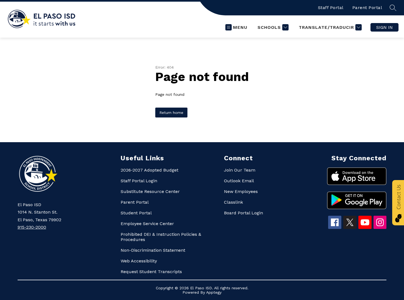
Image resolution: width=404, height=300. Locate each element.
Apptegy (214, 292)
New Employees (241, 191)
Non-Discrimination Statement (153, 250)
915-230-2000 (32, 227)
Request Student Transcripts (151, 271)
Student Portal (136, 212)
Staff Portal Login (139, 180)
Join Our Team (239, 170)
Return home (171, 112)
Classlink (233, 202)
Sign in (384, 27)
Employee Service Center (147, 223)
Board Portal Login (243, 212)
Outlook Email (239, 180)
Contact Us (398, 197)
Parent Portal (367, 7)
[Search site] (393, 7)
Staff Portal (331, 7)
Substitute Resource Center (150, 191)
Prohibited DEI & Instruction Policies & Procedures (161, 237)
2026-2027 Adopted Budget (149, 170)
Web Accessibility (139, 260)
